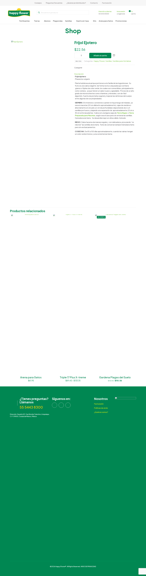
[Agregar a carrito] (48, 217)
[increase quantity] (86, 55)
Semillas (108, 61)
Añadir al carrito (100, 55)
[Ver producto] (48, 222)
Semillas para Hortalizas (122, 61)
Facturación (99, 404)
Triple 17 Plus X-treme (73, 377)
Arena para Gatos (31, 377)
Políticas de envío (101, 408)
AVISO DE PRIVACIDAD (88, 566)
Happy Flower (99, 61)
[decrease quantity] (77, 55)
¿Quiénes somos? (101, 412)
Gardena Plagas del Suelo (115, 377)
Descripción (79, 74)
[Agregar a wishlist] (48, 226)
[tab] (104, 74)
